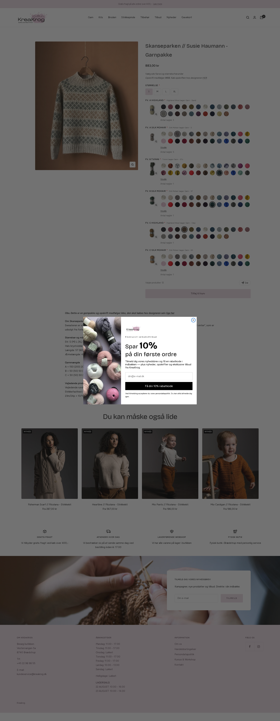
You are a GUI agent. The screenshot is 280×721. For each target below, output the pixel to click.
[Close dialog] (193, 320)
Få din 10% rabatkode (159, 386)
